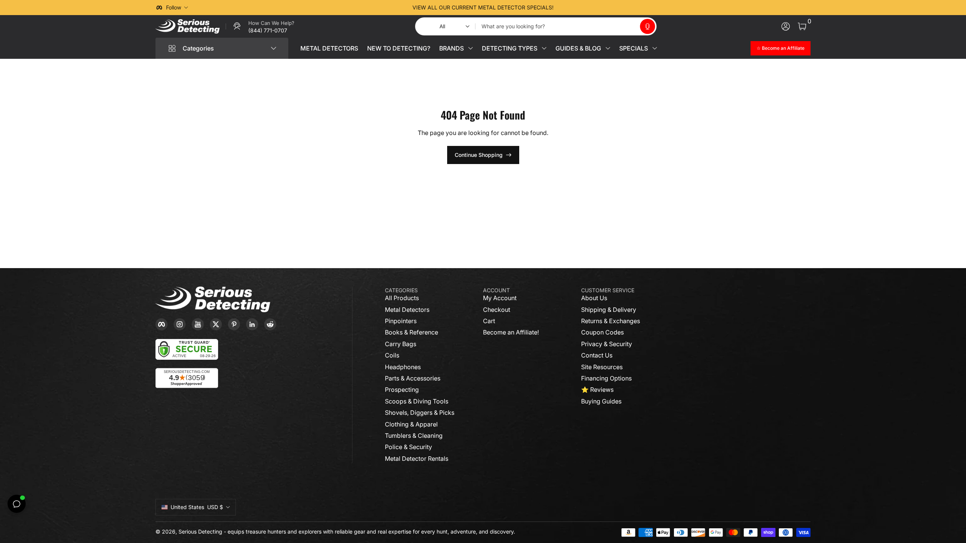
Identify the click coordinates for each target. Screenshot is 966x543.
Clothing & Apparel (411, 424)
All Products (402, 298)
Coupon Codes (602, 332)
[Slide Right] (598, 8)
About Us (594, 298)
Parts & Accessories (412, 378)
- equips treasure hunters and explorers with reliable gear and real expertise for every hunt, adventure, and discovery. (369, 531)
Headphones (403, 367)
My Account (500, 298)
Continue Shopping (479, 155)
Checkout (496, 309)
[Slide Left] (368, 8)
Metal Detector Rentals (416, 458)
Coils (392, 355)
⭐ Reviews (597, 389)
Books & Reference (411, 332)
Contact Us (596, 355)
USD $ (197, 507)
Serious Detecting (200, 531)
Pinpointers (401, 321)
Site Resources (602, 367)
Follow (173, 7)
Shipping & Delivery (608, 309)
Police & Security (408, 447)
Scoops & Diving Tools (416, 401)
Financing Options (606, 378)
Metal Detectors (407, 309)
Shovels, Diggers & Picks (419, 412)
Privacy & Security (606, 344)
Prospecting (402, 389)
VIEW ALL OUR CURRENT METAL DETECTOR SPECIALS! (483, 7)
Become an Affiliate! (511, 332)
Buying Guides (601, 401)
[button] (647, 26)
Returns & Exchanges (610, 321)
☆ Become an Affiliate (780, 48)
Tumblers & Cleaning (414, 435)
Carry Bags (400, 344)
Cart (489, 321)
